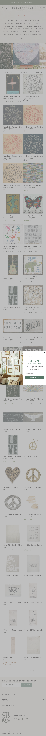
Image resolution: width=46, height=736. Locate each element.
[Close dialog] (44, 352)
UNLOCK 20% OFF (34, 377)
